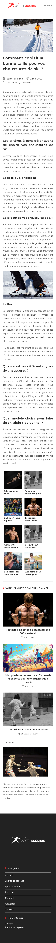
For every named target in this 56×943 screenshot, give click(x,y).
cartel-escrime (15, 78)
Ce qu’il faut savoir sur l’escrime (28, 729)
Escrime (9, 892)
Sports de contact (14, 881)
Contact (9, 923)
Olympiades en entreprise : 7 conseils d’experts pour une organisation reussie (28, 679)
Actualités (12, 82)
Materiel (9, 898)
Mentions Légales (14, 927)
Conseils (26, 82)
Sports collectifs (13, 886)
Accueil (9, 875)
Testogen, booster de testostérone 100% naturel (28, 631)
